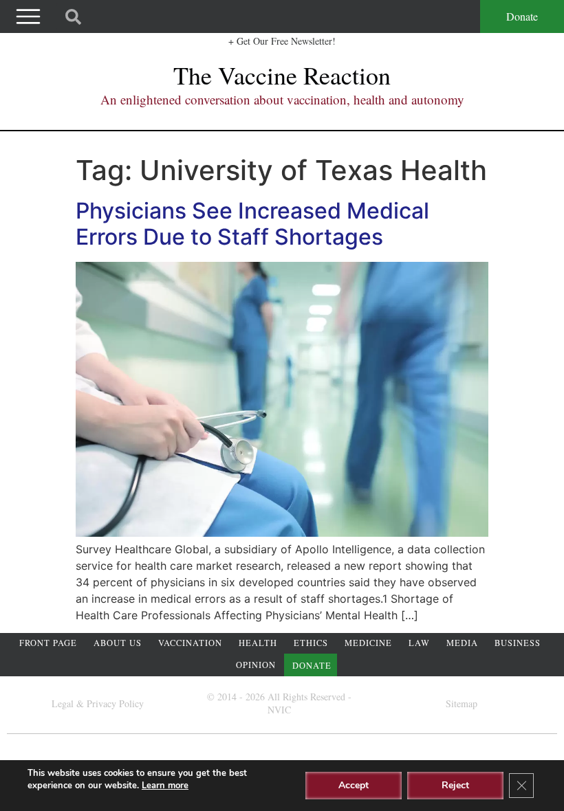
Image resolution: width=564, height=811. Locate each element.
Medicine (368, 643)
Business (518, 643)
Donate (522, 16)
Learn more (165, 785)
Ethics (311, 643)
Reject (455, 785)
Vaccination (190, 643)
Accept (353, 785)
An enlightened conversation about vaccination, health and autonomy (282, 99)
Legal (63, 703)
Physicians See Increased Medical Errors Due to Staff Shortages (252, 223)
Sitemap (461, 703)
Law (419, 643)
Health (258, 643)
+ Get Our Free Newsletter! (282, 40)
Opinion (256, 665)
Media (462, 643)
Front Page (48, 643)
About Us (118, 643)
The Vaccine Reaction (282, 74)
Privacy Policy (115, 703)
